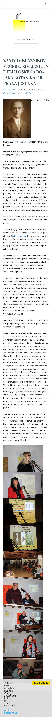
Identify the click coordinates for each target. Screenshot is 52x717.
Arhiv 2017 (28, 93)
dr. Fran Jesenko (19, 236)
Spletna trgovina (26, 40)
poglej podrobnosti (10, 711)
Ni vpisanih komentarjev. (12, 93)
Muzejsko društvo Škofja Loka (35, 90)
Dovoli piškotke (41, 683)
